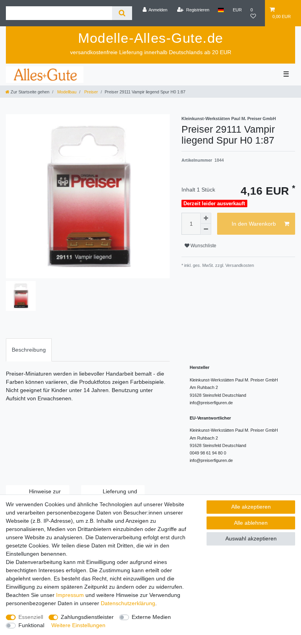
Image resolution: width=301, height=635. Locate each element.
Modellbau (66, 91)
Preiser (90, 91)
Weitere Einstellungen (78, 625)
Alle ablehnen (251, 523)
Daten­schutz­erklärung (128, 603)
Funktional (31, 625)
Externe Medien (151, 617)
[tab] (29, 349)
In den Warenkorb (254, 224)
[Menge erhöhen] (205, 218)
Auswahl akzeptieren (251, 538)
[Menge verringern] (205, 229)
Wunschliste (202, 245)
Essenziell (30, 617)
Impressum (70, 595)
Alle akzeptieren (251, 507)
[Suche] (122, 13)
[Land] (221, 10)
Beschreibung (29, 350)
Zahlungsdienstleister (87, 617)
